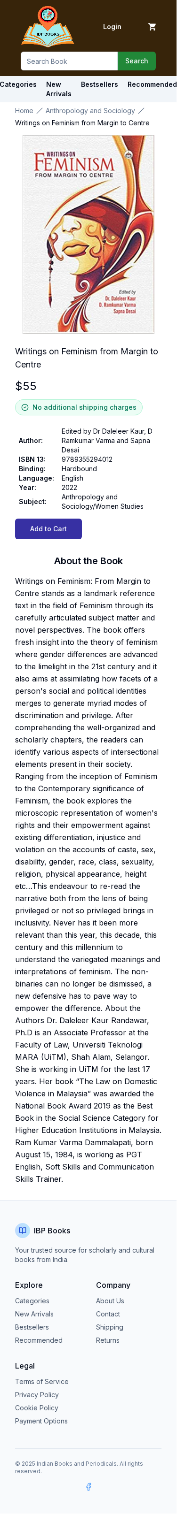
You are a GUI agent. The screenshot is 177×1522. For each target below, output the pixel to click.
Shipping (109, 1327)
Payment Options (41, 1421)
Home (24, 111)
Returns (108, 1340)
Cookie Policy (36, 1408)
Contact (108, 1314)
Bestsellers (32, 1327)
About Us (110, 1301)
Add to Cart (48, 529)
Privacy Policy (37, 1395)
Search (136, 61)
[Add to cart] (152, 27)
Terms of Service (42, 1381)
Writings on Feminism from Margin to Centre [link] (82, 123)
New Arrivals (34, 1314)
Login (112, 27)
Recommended (39, 1340)
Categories (32, 1301)
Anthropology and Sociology (90, 111)
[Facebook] (88, 1487)
